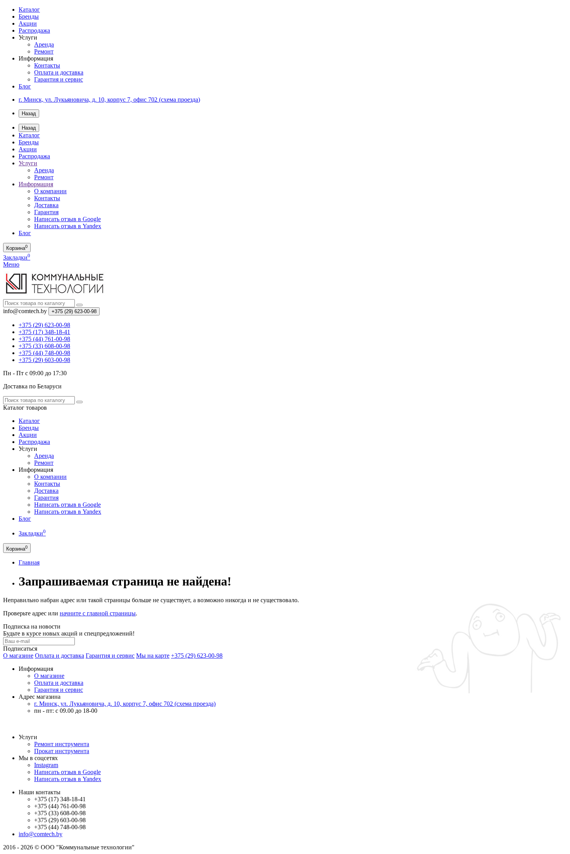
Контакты (47, 65)
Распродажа (34, 30)
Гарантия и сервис (58, 79)
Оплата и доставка (58, 72)
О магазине (18, 655)
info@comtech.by (40, 834)
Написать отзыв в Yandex (67, 226)
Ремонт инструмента (61, 744)
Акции (28, 23)
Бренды (29, 16)
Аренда (44, 44)
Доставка (46, 205)
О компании (50, 191)
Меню (11, 264)
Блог (25, 86)
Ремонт (44, 51)
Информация (36, 184)
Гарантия (46, 212)
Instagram (46, 765)
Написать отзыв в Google (67, 219)
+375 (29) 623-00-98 (197, 655)
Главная (29, 562)
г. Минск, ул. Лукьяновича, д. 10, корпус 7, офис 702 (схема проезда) (109, 99)
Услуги (28, 163)
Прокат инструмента (61, 751)
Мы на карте (152, 655)
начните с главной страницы (98, 613)
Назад (29, 113)
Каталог (29, 9)
